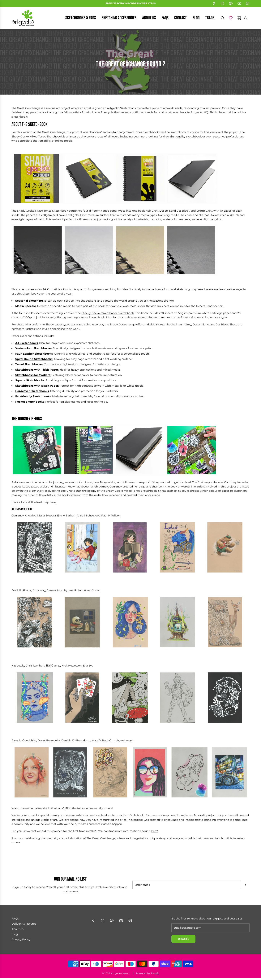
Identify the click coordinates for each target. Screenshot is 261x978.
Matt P (96, 740)
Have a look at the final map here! (33, 502)
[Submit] (245, 885)
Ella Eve (88, 665)
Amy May (39, 590)
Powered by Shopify (147, 973)
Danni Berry (45, 740)
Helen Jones (92, 590)
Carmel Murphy (57, 590)
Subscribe (183, 938)
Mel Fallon (76, 590)
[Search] (222, 18)
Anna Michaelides (88, 515)
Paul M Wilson (111, 515)
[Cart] (239, 18)
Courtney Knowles (23, 515)
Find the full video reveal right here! (89, 808)
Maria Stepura (46, 515)
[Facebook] (214, 3)
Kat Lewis (17, 665)
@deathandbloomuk (94, 486)
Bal (48, 665)
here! (154, 831)
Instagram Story (96, 482)
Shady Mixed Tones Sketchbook (138, 132)
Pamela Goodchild (23, 740)
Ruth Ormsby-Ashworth (118, 740)
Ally (57, 740)
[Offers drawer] (231, 18)
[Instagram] (222, 3)
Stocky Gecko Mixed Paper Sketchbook (108, 313)
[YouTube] (239, 3)
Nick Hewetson (72, 665)
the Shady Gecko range (120, 324)
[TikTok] (247, 3)
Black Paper (49, 385)
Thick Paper (49, 369)
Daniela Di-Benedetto (75, 740)
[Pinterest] (231, 3)
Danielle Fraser (21, 590)
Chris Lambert (35, 665)
